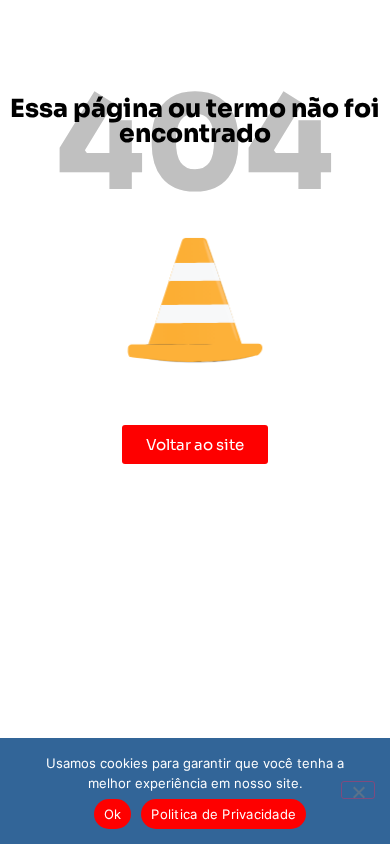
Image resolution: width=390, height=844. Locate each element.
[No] (358, 790)
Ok (113, 814)
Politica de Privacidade (223, 814)
